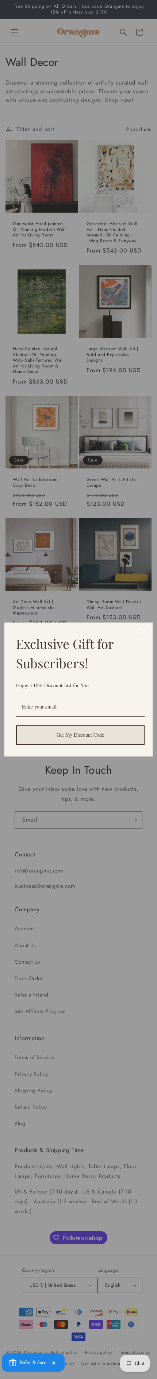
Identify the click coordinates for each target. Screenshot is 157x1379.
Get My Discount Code (80, 734)
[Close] (144, 631)
